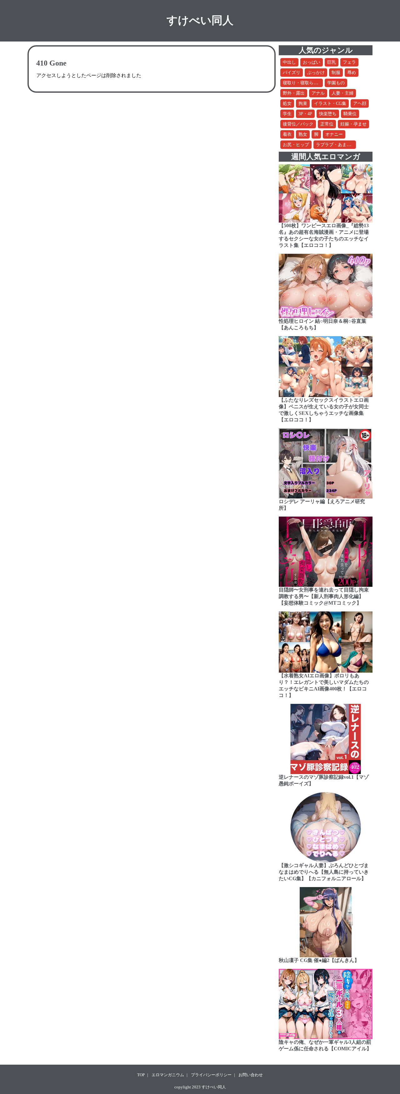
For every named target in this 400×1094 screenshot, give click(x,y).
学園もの (336, 83)
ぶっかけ (316, 72)
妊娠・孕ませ (353, 124)
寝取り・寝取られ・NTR (307, 83)
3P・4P (305, 113)
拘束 (302, 103)
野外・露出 (294, 93)
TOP (141, 1074)
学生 (287, 113)
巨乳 (331, 62)
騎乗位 (350, 113)
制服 (336, 72)
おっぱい (311, 62)
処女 (287, 103)
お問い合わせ (250, 1074)
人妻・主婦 (342, 93)
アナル (318, 93)
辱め (351, 72)
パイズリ (291, 72)
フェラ (349, 62)
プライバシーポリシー (211, 1074)
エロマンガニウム (168, 1074)
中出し (289, 62)
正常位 (326, 124)
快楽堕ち (328, 113)
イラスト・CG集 (330, 103)
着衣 (287, 134)
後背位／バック (298, 124)
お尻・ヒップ (296, 144)
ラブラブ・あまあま (335, 144)
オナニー (334, 134)
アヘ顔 (359, 103)
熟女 (302, 134)
